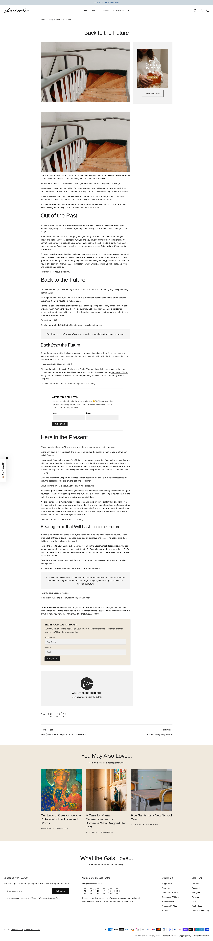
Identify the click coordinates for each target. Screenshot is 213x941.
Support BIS (167, 883)
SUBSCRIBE (60, 424)
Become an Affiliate (170, 897)
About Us (166, 888)
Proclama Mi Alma (169, 906)
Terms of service (169, 936)
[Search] (195, 10)
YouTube (195, 883)
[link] (50, 714)
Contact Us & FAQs (170, 892)
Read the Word (153, 93)
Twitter (195, 901)
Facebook (196, 888)
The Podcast (197, 906)
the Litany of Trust (119, 372)
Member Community (200, 910)
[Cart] (208, 10)
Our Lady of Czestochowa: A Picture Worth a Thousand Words (61, 819)
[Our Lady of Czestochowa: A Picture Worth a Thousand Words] (61, 790)
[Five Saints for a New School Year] (151, 790)
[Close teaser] (7, 458)
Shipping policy (185, 936)
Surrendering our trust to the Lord (56, 353)
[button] (3, 470)
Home (43, 20)
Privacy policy (155, 936)
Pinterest (195, 897)
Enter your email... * (15, 891)
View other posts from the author (87, 697)
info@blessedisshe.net (92, 883)
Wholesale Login (169, 901)
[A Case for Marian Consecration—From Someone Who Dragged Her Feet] (106, 790)
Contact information (201, 936)
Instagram (196, 892)
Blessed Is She (17, 929)
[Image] (152, 68)
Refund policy (141, 936)
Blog (51, 20)
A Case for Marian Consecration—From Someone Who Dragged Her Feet (106, 821)
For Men (165, 910)
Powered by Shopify (32, 929)
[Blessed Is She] (17, 10)
